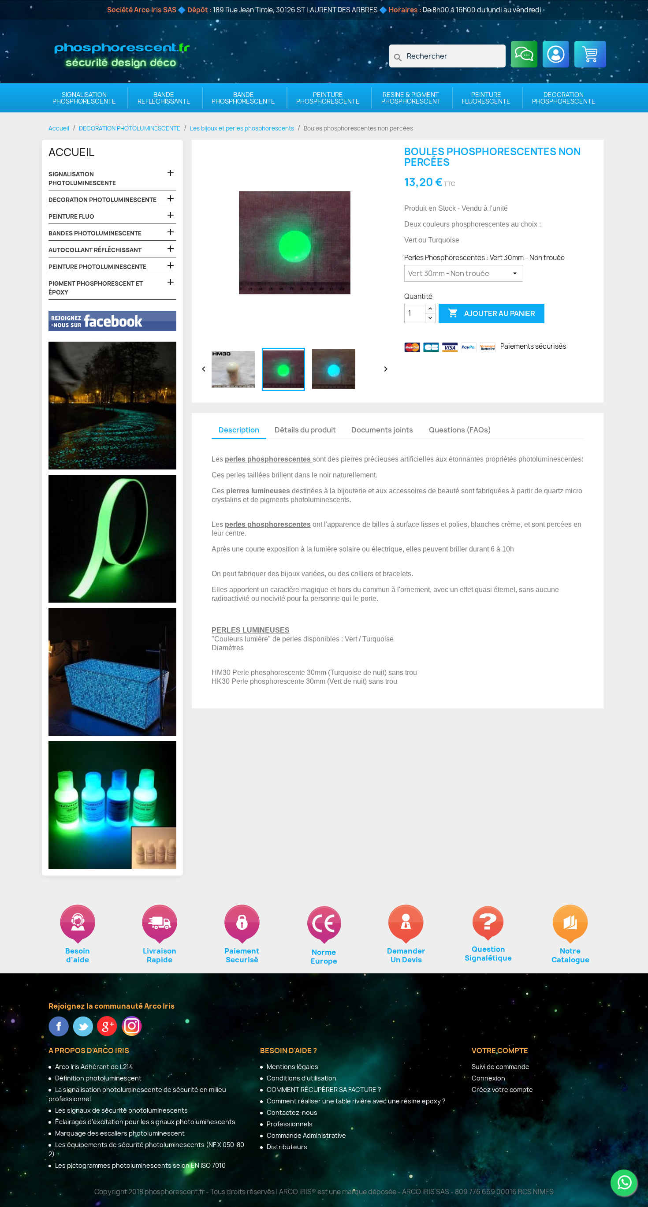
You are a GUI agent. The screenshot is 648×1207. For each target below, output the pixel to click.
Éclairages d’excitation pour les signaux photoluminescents (144, 1122)
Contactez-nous (291, 1112)
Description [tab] (239, 430)
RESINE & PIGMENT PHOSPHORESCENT (411, 97)
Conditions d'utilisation (300, 1078)
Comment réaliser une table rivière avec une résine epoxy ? (355, 1101)
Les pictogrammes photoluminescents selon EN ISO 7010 (140, 1165)
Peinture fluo (71, 216)
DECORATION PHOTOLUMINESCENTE (102, 200)
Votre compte (500, 1050)
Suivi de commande (500, 1066)
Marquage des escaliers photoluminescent (119, 1133)
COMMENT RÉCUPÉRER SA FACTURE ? (323, 1089)
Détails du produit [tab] (305, 430)
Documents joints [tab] (382, 430)
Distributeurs (286, 1147)
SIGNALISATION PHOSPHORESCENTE (84, 97)
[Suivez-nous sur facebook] (59, 1025)
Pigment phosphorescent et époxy (95, 287)
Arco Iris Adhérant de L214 (93, 1066)
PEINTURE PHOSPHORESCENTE (328, 97)
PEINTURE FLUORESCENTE (486, 97)
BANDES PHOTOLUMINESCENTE (95, 233)
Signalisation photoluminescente (82, 178)
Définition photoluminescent (98, 1078)
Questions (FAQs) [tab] (460, 430)
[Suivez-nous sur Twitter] (83, 1025)
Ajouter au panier (491, 313)
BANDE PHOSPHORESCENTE (243, 97)
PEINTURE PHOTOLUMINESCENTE (97, 267)
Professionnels (289, 1124)
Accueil (71, 152)
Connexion (488, 1078)
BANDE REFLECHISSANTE (164, 97)
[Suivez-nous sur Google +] (108, 1025)
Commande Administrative (305, 1135)
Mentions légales (291, 1066)
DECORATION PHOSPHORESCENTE (564, 97)
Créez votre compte (502, 1089)
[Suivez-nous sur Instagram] (131, 1025)
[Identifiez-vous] (555, 54)
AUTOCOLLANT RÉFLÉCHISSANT (95, 250)
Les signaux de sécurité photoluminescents (121, 1110)
